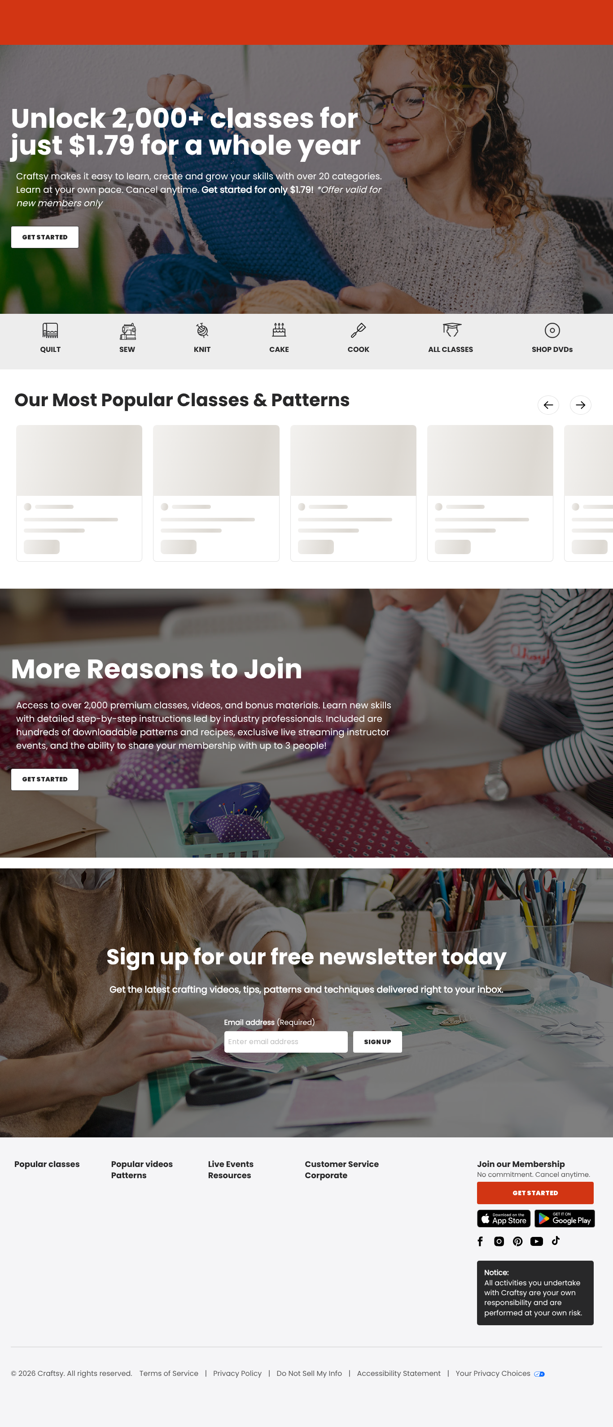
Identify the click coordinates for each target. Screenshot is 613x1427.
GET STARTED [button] (45, 237)
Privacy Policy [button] (237, 1374)
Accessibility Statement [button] (399, 1374)
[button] (548, 405)
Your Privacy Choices (492, 1374)
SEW (127, 349)
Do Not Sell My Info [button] (309, 1374)
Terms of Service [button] (169, 1374)
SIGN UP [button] (377, 1041)
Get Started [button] (535, 1192)
